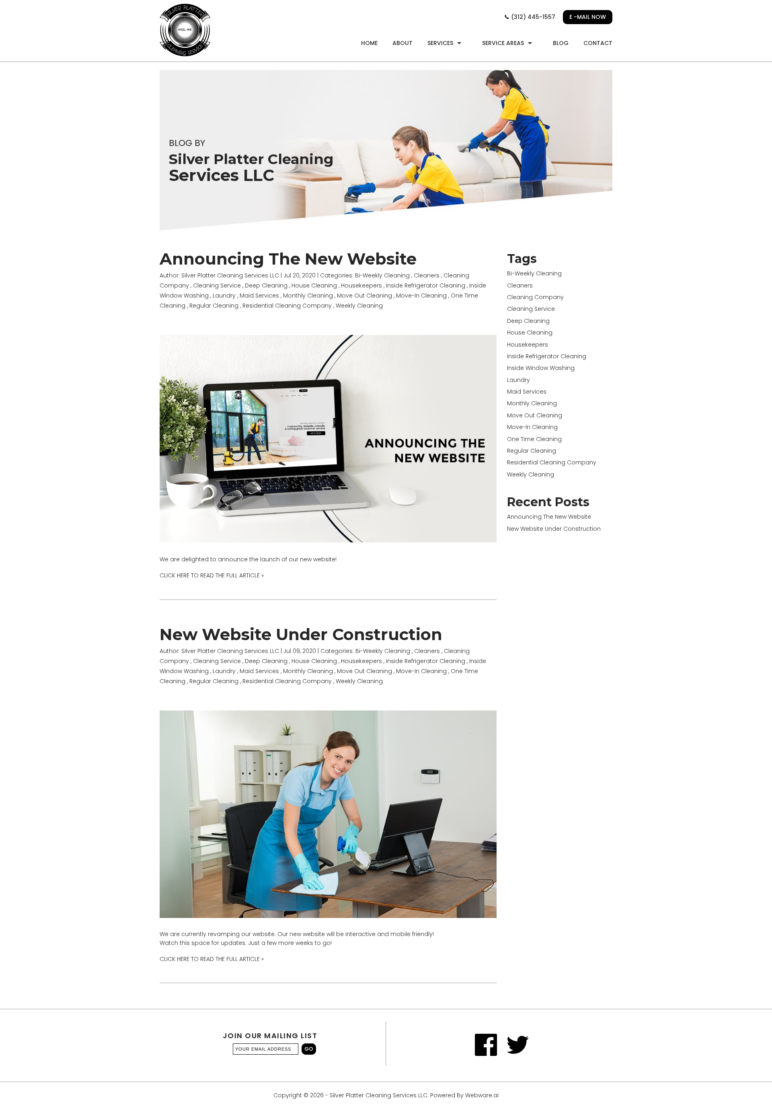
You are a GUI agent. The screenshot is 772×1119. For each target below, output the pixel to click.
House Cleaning (314, 285)
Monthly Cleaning (308, 296)
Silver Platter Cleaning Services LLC (378, 1095)
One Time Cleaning (534, 439)
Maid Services (259, 296)
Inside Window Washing (541, 368)
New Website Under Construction (301, 634)
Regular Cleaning (213, 306)
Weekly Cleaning (359, 306)
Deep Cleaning (266, 285)
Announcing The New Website (288, 259)
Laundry (224, 296)
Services (440, 43)
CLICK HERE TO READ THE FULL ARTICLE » (212, 575)
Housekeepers (361, 285)
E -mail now (587, 17)
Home (369, 43)
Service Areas (503, 43)
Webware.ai (482, 1095)
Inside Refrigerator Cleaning (425, 285)
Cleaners (426, 275)
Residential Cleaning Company (287, 306)
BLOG (561, 43)
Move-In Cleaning (421, 296)
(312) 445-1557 (532, 17)
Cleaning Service (217, 285)
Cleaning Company (535, 297)
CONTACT (597, 43)
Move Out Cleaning (364, 296)
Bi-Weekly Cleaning (382, 275)
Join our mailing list (270, 1036)
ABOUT (402, 43)
